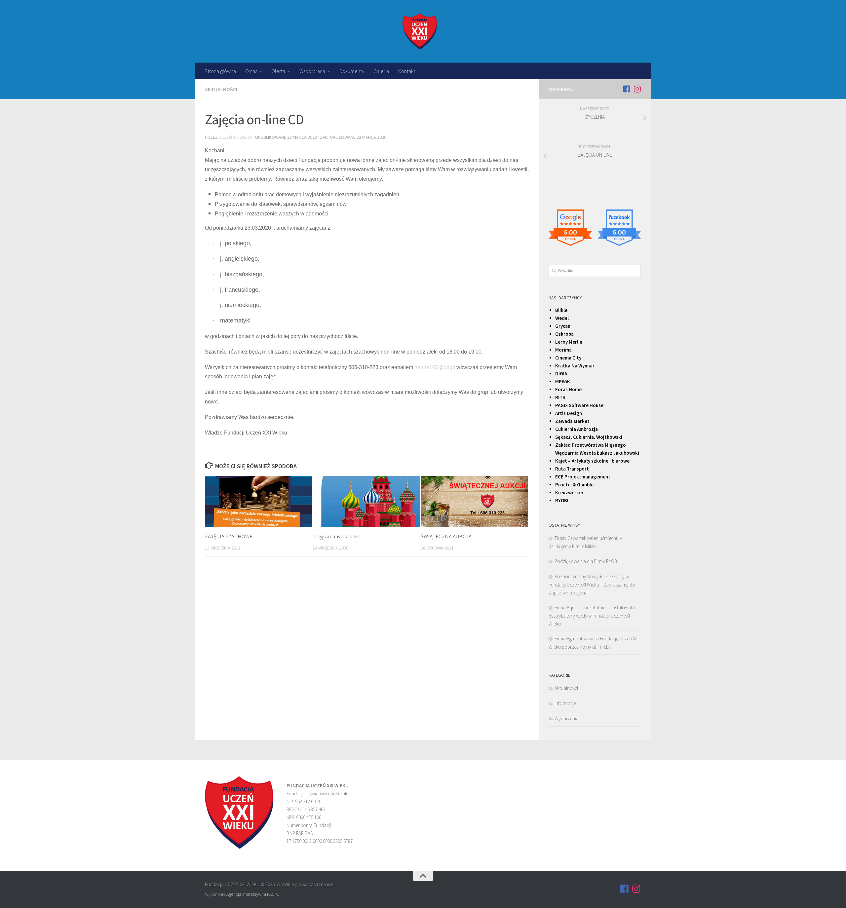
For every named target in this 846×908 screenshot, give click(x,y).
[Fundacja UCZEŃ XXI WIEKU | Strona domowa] (420, 31)
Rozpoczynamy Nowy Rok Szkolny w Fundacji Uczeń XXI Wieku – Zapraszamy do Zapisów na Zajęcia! (592, 584)
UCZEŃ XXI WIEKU (235, 137)
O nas (251, 71)
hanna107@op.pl (434, 367)
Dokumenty (351, 71)
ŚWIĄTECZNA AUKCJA (446, 536)
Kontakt (406, 71)
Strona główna (220, 71)
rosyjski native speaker (337, 536)
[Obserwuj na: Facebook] (627, 89)
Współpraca (312, 71)
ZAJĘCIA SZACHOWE (228, 536)
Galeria (381, 71)
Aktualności (221, 89)
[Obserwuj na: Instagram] (637, 89)
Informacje (565, 703)
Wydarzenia (567, 718)
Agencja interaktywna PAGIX (252, 894)
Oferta (278, 71)
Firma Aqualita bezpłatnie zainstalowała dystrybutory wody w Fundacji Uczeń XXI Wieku (592, 615)
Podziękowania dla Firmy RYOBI (586, 561)
